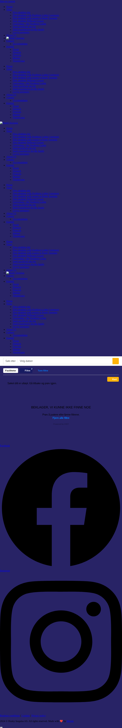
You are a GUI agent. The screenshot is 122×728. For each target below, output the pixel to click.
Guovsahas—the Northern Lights (29, 23)
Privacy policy (38, 715)
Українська (19, 60)
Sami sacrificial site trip (24, 26)
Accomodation (20, 43)
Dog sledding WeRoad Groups (28, 21)
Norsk (16, 49)
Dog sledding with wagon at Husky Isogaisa (35, 18)
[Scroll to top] (1, 727)
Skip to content (7, 1)
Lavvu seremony (21, 32)
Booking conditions (10, 715)
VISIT (66, 424)
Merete (70, 721)
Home (9, 6)
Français (17, 55)
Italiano (16, 58)
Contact (10, 41)
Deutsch (17, 52)
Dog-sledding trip (21, 12)
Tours (9, 9)
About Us (11, 35)
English (10, 46)
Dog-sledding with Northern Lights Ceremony (36, 15)
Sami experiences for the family (28, 29)
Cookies (25, 715)
